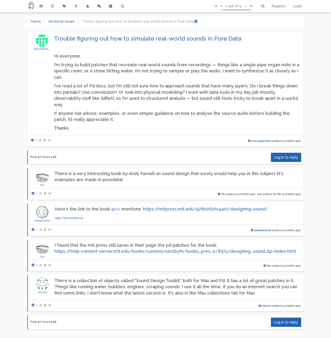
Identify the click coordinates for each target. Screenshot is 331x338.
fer (42, 185)
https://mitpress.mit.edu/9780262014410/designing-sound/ (205, 208)
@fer (115, 209)
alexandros (42, 220)
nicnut (42, 292)
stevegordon (42, 49)
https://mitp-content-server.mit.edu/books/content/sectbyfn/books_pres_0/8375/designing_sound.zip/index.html (175, 251)
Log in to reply (286, 157)
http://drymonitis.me (69, 218)
